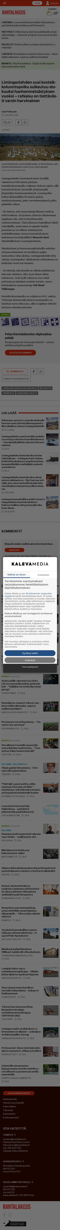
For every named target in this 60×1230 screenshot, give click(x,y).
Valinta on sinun (16, 574)
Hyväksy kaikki (30, 653)
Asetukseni (43, 574)
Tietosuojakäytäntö (30, 667)
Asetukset (30, 660)
